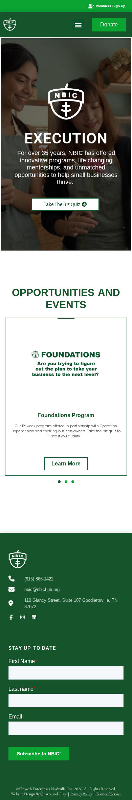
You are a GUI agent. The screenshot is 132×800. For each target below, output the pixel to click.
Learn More (66, 463)
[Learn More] (66, 402)
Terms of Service (109, 794)
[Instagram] (22, 617)
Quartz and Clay (53, 794)
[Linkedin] (34, 617)
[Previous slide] (8, 401)
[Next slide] (123, 401)
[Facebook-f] (11, 617)
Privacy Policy (81, 794)
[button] (78, 24)
